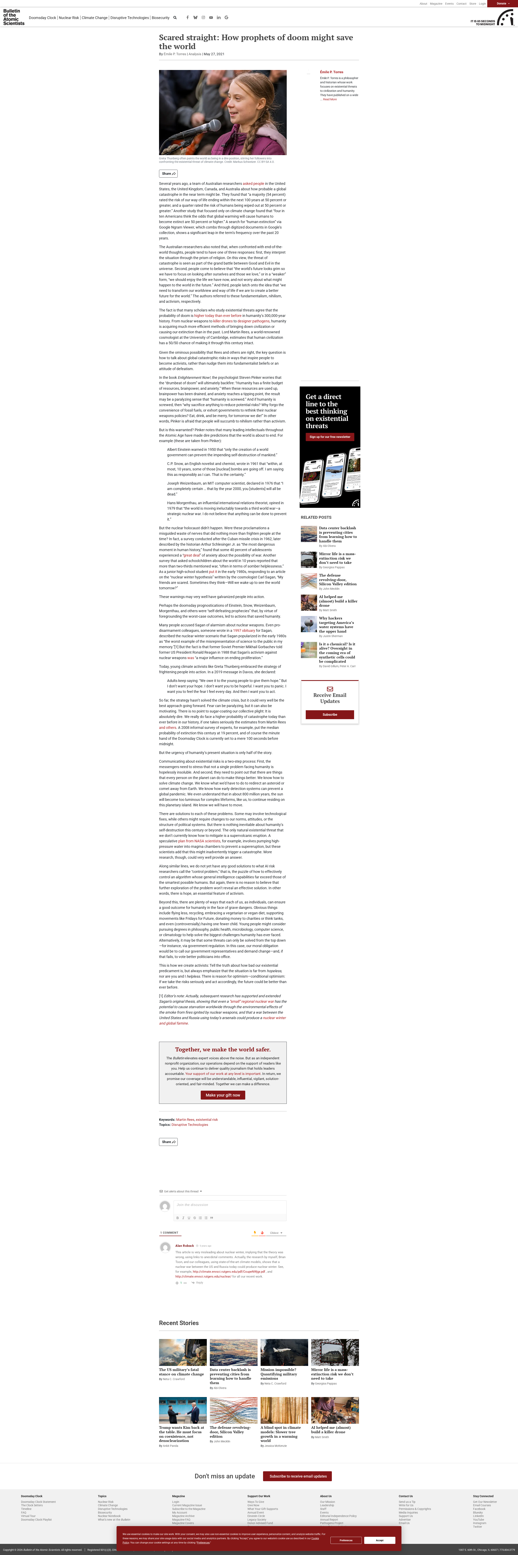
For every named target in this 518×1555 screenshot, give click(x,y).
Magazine (436, 3)
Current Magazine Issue (187, 1505)
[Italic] (183, 1217)
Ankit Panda (170, 1445)
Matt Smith (330, 610)
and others (167, 727)
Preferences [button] (203, 1542)
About (423, 3)
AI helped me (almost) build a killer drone (338, 601)
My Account (179, 1512)
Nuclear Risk (69, 18)
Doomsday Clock (42, 18)
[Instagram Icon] (203, 17)
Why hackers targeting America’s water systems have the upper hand (336, 625)
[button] (223, 1095)
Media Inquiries (408, 1512)
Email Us (404, 1523)
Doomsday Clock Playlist (36, 1519)
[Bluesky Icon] (195, 17)
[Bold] (177, 1217)
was (190, 658)
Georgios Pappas (334, 567)
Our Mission (327, 1501)
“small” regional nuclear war (251, 1001)
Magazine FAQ (181, 1519)
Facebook (479, 1509)
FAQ (23, 1512)
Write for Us (406, 1505)
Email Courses (482, 1505)
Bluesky (478, 1512)
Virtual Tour (28, 1516)
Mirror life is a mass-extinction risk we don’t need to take (337, 558)
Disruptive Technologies (129, 18)
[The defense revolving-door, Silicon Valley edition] (309, 581)
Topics (102, 1496)
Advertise (405, 1519)
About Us (326, 1496)
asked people (253, 183)
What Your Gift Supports (262, 1509)
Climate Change (95, 18)
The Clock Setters (32, 1505)
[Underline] (189, 1217)
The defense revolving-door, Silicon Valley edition (338, 579)
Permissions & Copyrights (415, 1509)
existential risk (207, 1120)
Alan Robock (184, 1246)
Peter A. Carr (348, 666)
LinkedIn (478, 1516)
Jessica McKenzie (275, 1445)
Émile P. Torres (175, 54)
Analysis (195, 54)
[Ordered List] (200, 1217)
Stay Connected (483, 1496)
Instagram (479, 1523)
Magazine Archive (183, 1516)
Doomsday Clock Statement (38, 1501)
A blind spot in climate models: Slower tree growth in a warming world (281, 1434)
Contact (461, 3)
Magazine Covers (183, 1523)
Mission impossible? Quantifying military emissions (279, 1374)
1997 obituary (244, 630)
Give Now (253, 1505)
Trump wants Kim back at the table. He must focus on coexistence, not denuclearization (181, 1434)
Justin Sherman (333, 636)
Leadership (327, 1505)
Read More (330, 99)
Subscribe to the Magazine (188, 1509)
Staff (323, 1509)
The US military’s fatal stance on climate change (181, 1371)
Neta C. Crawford (174, 1379)
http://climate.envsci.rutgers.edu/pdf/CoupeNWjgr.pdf (229, 1271)
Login (482, 3)
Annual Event (255, 1512)
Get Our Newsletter (485, 1501)
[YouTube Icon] (211, 17)
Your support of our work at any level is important (223, 1074)
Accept (379, 1540)
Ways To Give (255, 1501)
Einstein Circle (256, 1516)
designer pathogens (254, 321)
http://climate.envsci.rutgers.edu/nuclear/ (203, 1276)
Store (472, 3)
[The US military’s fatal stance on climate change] (183, 1352)
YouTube (478, 1519)
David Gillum (331, 666)
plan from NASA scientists (199, 841)
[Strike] (194, 1217)
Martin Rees (185, 1120)
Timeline (26, 1509)
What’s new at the (114, 1519)
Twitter (477, 1526)
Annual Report (329, 1519)
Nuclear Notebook (109, 1516)
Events (449, 3)
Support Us (406, 1516)
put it (213, 571)
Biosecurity (161, 18)
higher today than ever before (218, 315)
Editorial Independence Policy (338, 1516)
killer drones (223, 321)
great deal (192, 555)
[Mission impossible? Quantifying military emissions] (284, 1352)
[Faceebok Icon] (187, 17)
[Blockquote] (211, 1217)
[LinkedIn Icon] (219, 17)
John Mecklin (331, 588)
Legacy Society (256, 1519)
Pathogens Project (331, 1523)
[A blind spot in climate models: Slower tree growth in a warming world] (284, 1410)
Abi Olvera (329, 545)
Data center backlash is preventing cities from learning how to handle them (338, 534)
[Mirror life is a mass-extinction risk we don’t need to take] (309, 560)
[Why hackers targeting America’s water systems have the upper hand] (309, 624)
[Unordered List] (206, 1217)
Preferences (346, 1540)
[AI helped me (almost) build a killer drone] (309, 603)
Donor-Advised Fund (260, 1523)
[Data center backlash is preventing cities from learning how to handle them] (309, 534)
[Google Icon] (226, 17)
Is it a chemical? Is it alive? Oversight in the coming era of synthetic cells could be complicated (337, 652)
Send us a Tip (407, 1501)
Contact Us (406, 1496)
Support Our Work (258, 1496)
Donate (501, 3)
